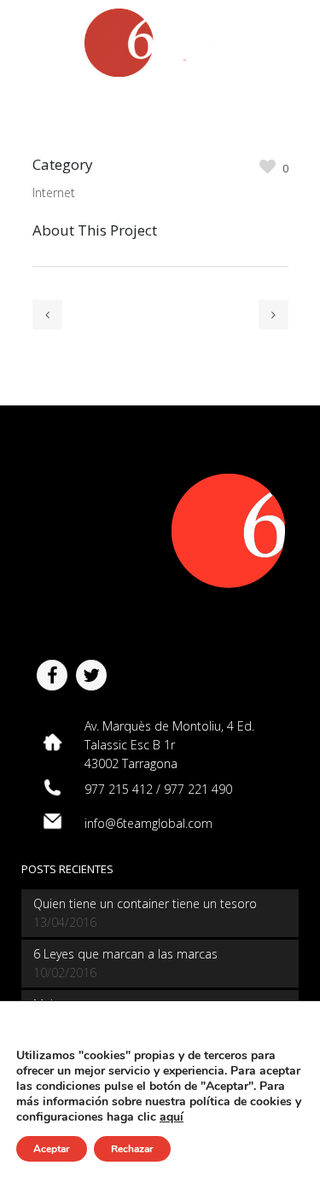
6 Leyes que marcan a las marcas (125, 954)
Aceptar (51, 1149)
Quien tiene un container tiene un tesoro (145, 903)
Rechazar (132, 1149)
